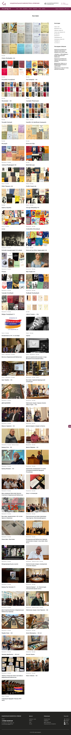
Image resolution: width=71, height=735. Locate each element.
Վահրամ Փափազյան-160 (9, 165)
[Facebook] (2, 8)
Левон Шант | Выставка (8, 539)
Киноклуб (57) (57, 35)
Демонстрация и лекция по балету (35, 426)
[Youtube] (8, 8)
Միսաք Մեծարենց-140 (32, 207)
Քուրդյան (4, 143)
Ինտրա (4, 271)
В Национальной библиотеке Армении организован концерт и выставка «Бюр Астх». (37, 541)
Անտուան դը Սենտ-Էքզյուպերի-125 (36, 250)
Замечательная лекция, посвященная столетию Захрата (36, 564)
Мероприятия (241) (57, 28)
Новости (27, 119)
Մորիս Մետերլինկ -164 (8, 58)
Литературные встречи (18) (59, 39)
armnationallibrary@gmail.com (7, 724)
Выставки (3, 55)
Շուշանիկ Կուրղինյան (8, 79)
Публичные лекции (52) (58, 30)
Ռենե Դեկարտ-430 (7, 186)
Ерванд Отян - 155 (7, 447)
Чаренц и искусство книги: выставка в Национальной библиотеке (12, 676)
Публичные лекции (15, 444)
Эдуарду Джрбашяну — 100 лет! (10, 654)
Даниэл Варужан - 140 (32, 447)
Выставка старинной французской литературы (35, 380)
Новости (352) (57, 26)
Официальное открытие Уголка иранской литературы (61, 68)
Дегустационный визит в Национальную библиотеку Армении (13, 610)
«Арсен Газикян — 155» (32, 314)
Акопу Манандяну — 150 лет (34, 633)
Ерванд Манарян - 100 (8, 468)
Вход (64, 3)
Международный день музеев (10, 564)
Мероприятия (4, 162)
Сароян (28, 335)
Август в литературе (31, 493)
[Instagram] (4, 8)
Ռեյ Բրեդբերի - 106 (31, 79)
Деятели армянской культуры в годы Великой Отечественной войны (36, 357)
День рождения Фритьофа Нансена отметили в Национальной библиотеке (12, 494)
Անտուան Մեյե (30, 143)
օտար (3, 229)
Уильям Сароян (30, 654)
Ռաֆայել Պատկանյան (32, 293)
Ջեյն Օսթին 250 (30, 271)
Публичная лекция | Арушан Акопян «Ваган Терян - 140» (36, 403)
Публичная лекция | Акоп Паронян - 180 (37, 610)
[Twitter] (6, 8)
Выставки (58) (57, 33)
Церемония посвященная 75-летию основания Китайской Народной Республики (36, 470)
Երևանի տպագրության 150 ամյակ (12, 250)
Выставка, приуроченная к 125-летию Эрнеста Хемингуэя (12, 517)
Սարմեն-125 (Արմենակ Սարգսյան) (36, 122)
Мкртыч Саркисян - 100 (8, 426)
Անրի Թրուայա (30, 165)
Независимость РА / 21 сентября (11, 335)
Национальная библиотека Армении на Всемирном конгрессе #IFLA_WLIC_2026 (60, 51)
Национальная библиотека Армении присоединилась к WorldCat (60, 60)
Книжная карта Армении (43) (59, 32)
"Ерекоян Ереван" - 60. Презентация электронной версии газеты (36, 587)
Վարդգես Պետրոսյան (32, 101)
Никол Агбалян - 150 (31, 675)
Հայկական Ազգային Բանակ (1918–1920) (12, 699)
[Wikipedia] (10, 8)
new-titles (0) (57, 42)
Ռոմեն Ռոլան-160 (31, 186)
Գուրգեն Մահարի (7, 122)
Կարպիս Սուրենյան (7, 293)
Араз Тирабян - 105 (7, 380)
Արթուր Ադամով (6, 207)
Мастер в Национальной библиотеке (12, 357)
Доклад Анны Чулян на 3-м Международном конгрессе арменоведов (60, 65)
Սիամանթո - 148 (6, 101)
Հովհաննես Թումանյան (33, 229)
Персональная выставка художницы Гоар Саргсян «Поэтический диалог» (36, 517)
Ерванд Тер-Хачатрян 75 (8, 587)
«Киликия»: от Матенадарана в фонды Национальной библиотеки (61, 55)
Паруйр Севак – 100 (7, 633)
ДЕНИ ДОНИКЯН (6, 403)
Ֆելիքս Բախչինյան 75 (8, 314)
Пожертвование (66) (58, 37)
